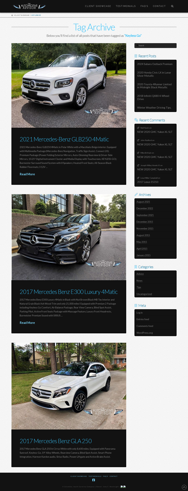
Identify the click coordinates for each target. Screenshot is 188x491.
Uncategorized (144, 294)
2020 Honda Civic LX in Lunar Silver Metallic (154, 74)
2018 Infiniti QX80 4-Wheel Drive (153, 97)
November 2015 (145, 228)
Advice (140, 273)
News (139, 280)
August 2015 (143, 235)
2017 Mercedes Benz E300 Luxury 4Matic (69, 291)
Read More (27, 174)
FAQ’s (105, 476)
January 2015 (144, 255)
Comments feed (145, 326)
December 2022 (145, 208)
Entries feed (143, 319)
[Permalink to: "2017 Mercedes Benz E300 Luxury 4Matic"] (68, 237)
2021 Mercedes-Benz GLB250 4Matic (64, 139)
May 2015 (142, 241)
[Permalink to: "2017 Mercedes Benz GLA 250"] (68, 386)
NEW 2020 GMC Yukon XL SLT (155, 131)
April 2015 (142, 248)
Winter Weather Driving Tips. (154, 107)
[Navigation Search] (172, 6)
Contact (114, 476)
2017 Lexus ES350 (147, 181)
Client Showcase (79, 476)
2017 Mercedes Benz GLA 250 (56, 440)
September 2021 (145, 215)
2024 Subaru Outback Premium (154, 64)
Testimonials (95, 476)
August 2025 (143, 201)
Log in (140, 312)
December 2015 (145, 221)
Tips (139, 287)
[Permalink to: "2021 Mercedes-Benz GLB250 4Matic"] (68, 85)
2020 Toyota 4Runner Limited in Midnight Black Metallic (154, 86)
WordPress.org (145, 332)
